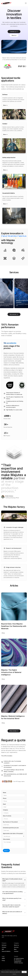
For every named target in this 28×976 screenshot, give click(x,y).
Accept (24, 972)
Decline (14, 974)
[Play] (14, 516)
